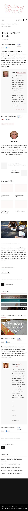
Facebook (14, 415)
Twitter (13, 410)
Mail (16, 109)
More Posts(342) (15, 420)
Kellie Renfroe (17, 365)
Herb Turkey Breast (20, 211)
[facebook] (2, 272)
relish (11, 123)
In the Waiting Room (17, 470)
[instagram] (5, 272)
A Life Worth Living (15, 464)
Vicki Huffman (4, 464)
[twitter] (8, 272)
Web (13, 406)
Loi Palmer (5, 39)
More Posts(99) (20, 109)
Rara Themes (11, 508)
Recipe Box (4, 123)
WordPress (24, 508)
